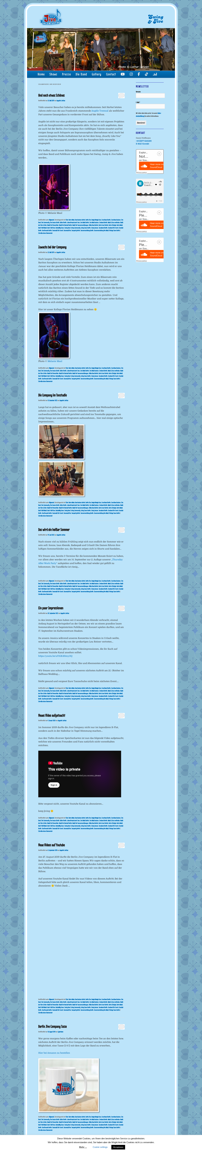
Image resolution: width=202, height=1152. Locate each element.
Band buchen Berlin (80, 220)
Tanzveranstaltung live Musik (101, 230)
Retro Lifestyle (112, 225)
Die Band (81, 74)
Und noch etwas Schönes (51, 95)
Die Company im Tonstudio (52, 395)
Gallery (97, 74)
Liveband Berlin (103, 222)
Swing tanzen (94, 228)
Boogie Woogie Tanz (96, 220)
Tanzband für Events (113, 228)
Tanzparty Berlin (76, 230)
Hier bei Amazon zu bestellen (54, 1053)
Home (41, 74)
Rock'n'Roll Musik (42, 228)
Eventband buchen (116, 220)
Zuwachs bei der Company (52, 247)
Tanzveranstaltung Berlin (87, 230)
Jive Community (45, 222)
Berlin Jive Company (51, 17)
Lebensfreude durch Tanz (73, 222)
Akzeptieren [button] (118, 1147)
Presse (66, 74)
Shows (54, 74)
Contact (111, 74)
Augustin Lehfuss (61, 101)
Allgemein (51, 220)
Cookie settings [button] (100, 1147)
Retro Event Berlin (103, 225)
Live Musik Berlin (84, 222)
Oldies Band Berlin (93, 225)
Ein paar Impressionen (50, 608)
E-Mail (138, 102)
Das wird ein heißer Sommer (54, 529)
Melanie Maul (55, 361)
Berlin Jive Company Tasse (52, 1026)
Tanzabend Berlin (103, 228)
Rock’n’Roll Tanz (51, 228)
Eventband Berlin (106, 220)
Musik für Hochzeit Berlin (65, 225)
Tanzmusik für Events (57, 230)
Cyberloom (60, 1032)
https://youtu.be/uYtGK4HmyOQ (55, 656)
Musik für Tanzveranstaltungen (80, 225)
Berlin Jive (88, 220)
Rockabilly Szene (60, 228)
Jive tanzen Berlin (54, 222)
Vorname (138, 92)
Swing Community (75, 228)
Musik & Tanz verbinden (114, 222)
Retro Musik (120, 225)
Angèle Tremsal (99, 110)
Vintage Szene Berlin (114, 230)
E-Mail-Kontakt (142, 144)
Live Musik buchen (94, 222)
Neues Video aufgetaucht (51, 715)
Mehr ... (83, 1147)
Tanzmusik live (67, 230)
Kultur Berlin (63, 222)
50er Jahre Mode (70, 220)
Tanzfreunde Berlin (47, 230)
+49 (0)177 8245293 (144, 141)
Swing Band (67, 228)
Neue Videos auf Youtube (51, 845)
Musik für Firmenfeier (53, 225)
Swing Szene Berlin (86, 228)
